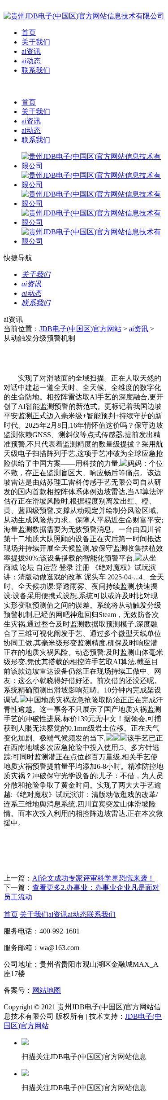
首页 (29, 32)
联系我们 (36, 70)
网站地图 (46, 990)
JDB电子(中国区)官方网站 (80, 329)
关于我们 (36, 42)
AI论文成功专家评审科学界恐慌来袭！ (93, 878)
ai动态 (31, 61)
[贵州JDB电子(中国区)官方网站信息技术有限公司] (84, 16)
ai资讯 (31, 51)
